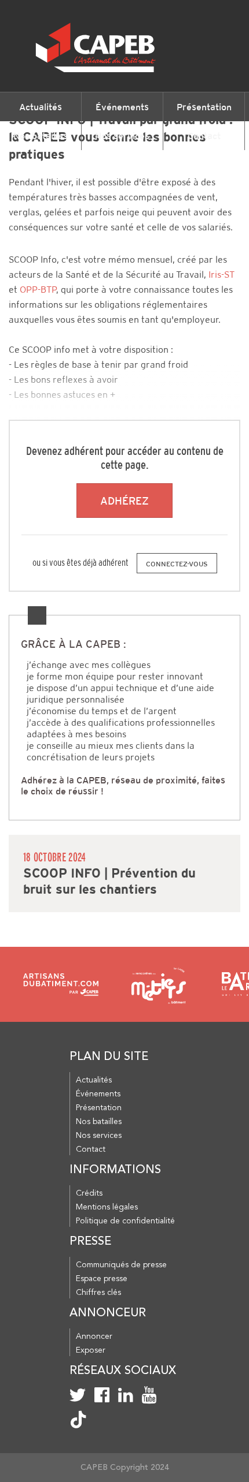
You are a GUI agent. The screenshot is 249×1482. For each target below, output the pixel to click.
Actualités (40, 107)
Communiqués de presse (121, 1265)
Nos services (122, 135)
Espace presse (101, 1279)
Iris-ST (221, 274)
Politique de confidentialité (125, 1221)
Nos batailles (40, 135)
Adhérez (124, 501)
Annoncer (94, 1336)
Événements (122, 107)
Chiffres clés (98, 1293)
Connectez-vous (177, 564)
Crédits (89, 1193)
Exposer (90, 1350)
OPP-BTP (38, 289)
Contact (204, 135)
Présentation (204, 107)
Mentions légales (107, 1207)
